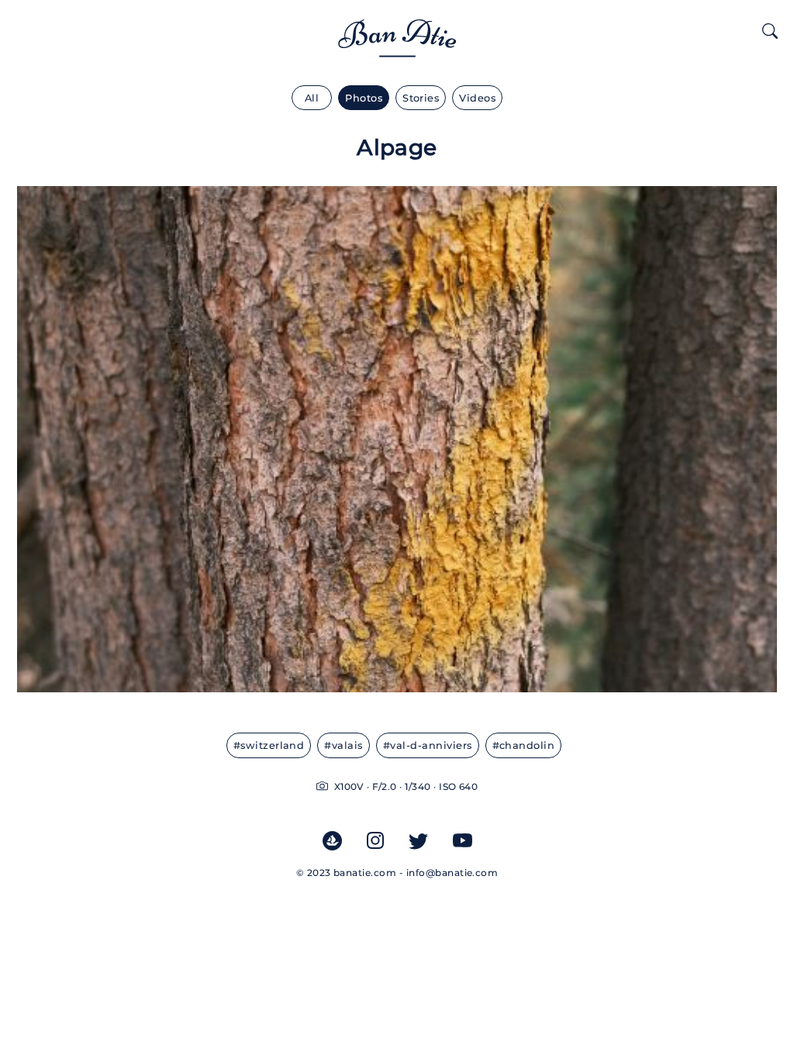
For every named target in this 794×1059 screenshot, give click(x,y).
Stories (420, 98)
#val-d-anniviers (427, 745)
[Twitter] (418, 840)
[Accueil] (397, 47)
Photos (363, 98)
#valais (343, 745)
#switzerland (269, 745)
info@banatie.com (452, 872)
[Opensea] (332, 840)
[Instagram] (375, 840)
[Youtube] (462, 840)
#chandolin (523, 745)
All (312, 98)
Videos (477, 98)
